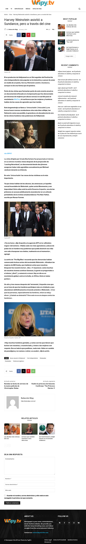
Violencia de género (18, 361)
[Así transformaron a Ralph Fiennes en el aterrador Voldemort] (47, 429)
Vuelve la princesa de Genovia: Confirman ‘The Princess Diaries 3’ (43, 386)
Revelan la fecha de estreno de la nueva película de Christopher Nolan (16, 386)
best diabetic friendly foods (66, 115)
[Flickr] (69, 523)
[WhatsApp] (33, 35)
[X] (24, 35)
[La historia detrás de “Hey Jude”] (61, 41)
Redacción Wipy (13, 29)
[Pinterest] (28, 35)
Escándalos (8, 361)
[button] (79, 8)
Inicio (6, 14)
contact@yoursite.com (40, 532)
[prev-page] (5, 445)
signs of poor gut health (65, 88)
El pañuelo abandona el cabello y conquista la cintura (69, 73)
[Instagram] (74, 523)
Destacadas (43, 358)
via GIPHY (8, 153)
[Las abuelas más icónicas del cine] (12, 429)
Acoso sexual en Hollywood (17, 358)
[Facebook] (19, 35)
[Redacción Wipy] (5, 29)
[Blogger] (60, 523)
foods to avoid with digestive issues (69, 123)
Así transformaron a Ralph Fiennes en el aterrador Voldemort (47, 438)
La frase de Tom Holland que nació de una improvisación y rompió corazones (69, 135)
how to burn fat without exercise (68, 80)
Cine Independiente (32, 358)
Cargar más (69, 56)
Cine (10, 14)
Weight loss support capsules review (69, 131)
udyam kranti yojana (64, 71)
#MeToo (17, 99)
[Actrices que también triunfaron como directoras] (29, 429)
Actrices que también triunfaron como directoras (28, 438)
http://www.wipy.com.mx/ (28, 401)
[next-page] (9, 445)
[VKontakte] (78, 523)
